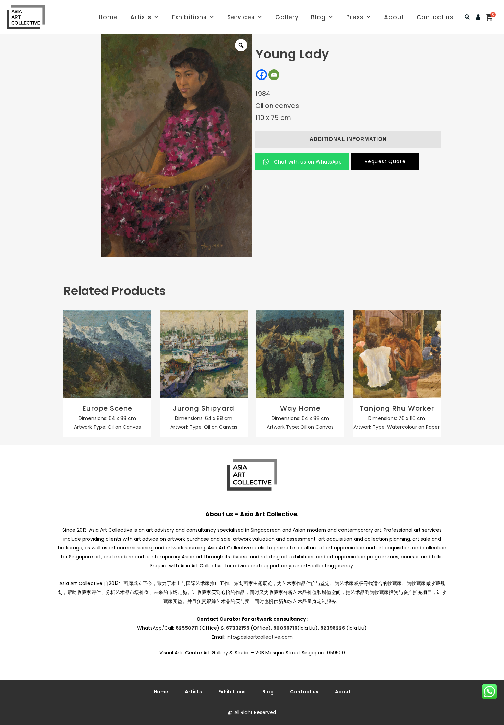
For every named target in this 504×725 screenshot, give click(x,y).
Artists (140, 17)
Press (354, 17)
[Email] (273, 74)
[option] (176, 145)
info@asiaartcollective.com (260, 636)
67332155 (237, 628)
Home (108, 17)
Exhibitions (189, 17)
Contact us (435, 17)
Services (241, 17)
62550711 (187, 628)
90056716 (285, 628)
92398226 (332, 628)
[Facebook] (261, 74)
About (394, 17)
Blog (318, 17)
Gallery (287, 17)
